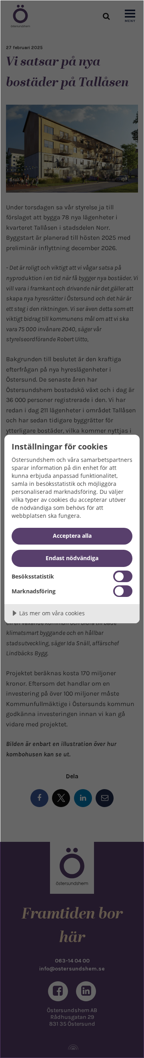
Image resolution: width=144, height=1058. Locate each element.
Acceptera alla (72, 535)
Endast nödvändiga (72, 558)
